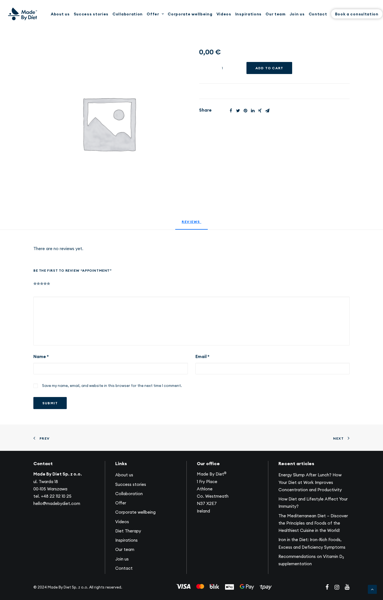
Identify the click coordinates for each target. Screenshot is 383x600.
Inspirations (248, 14)
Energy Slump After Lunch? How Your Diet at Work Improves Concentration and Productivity (310, 482)
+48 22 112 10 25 (56, 496)
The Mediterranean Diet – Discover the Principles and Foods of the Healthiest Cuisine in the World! (313, 523)
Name (41, 356)
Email (202, 356)
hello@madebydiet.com (56, 503)
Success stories (91, 14)
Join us (297, 14)
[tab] (191, 224)
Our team (276, 14)
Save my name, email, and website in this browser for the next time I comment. (112, 385)
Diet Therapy (128, 531)
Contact (318, 14)
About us (60, 14)
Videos (223, 14)
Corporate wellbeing (190, 14)
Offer (153, 14)
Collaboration (127, 14)
